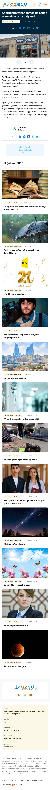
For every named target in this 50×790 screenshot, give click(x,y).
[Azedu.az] (14, 4)
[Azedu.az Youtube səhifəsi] (30, 695)
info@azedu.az (10, 747)
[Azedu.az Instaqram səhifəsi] (25, 695)
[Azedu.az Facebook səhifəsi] (19, 695)
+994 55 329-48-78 (12, 730)
